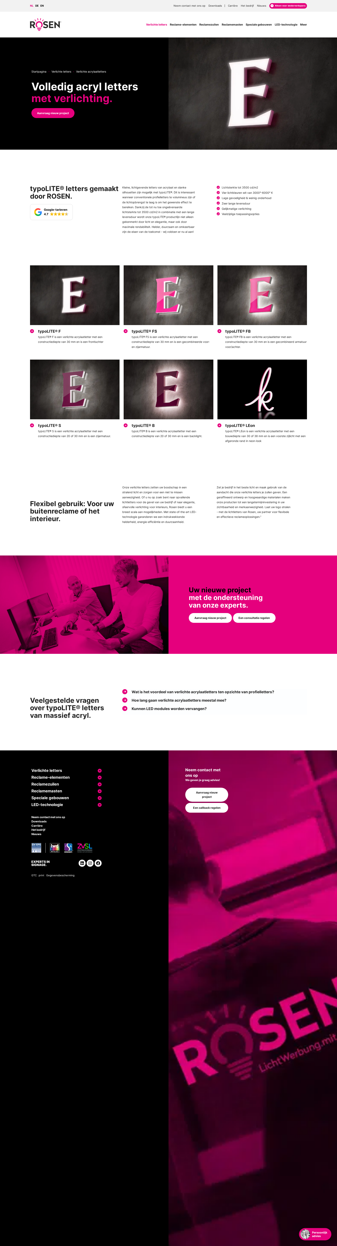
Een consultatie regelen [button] (254, 617)
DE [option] (37, 5)
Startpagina (38, 71)
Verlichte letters (61, 71)
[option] (38, 6)
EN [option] (42, 5)
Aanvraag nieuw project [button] (53, 113)
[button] (51, 212)
